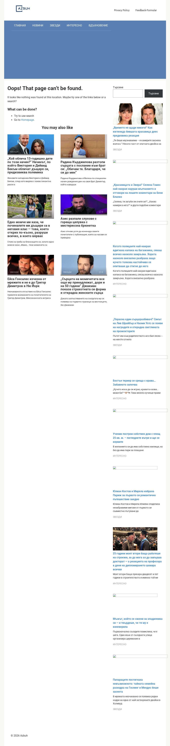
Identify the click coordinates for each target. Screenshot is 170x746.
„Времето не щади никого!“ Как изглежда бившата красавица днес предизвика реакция (135, 131)
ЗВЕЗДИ (55, 25)
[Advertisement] (85, 55)
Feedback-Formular (146, 10)
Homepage (27, 119)
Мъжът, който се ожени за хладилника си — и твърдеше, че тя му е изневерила (138, 622)
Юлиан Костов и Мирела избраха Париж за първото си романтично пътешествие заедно (134, 495)
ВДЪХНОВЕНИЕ (98, 25)
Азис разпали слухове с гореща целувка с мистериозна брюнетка (78, 222)
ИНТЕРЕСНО (74, 25)
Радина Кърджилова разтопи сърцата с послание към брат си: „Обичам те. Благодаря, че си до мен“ (83, 167)
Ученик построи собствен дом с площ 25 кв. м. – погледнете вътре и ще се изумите (136, 437)
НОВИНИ (37, 25)
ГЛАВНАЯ (20, 25)
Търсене (118, 87)
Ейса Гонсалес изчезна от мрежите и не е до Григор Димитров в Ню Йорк (26, 282)
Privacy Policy (121, 10)
